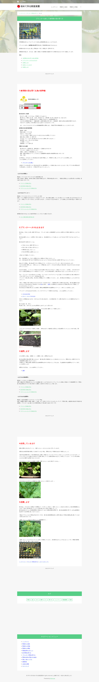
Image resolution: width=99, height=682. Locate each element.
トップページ (54, 7)
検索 (18, 1)
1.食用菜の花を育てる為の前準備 (30, 58)
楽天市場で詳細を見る (25, 186)
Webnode (52, 678)
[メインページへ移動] (28, 6)
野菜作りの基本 (63, 7)
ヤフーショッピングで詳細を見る (28, 188)
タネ (37, 599)
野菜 (28, 599)
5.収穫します (25, 67)
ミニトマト (57, 599)
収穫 (70, 599)
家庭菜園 (65, 599)
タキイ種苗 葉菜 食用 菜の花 (27, 217)
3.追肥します (25, 62)
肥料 (41, 599)
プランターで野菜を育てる (32, 13)
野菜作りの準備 (73, 7)
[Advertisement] (49, 79)
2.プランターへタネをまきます (29, 60)
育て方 (50, 599)
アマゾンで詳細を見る (25, 183)
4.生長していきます (27, 65)
